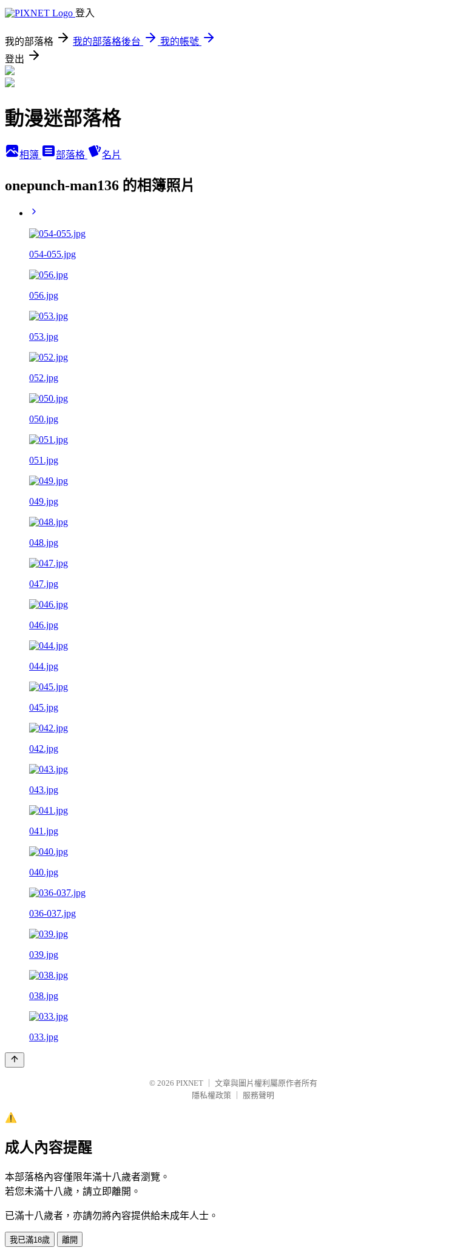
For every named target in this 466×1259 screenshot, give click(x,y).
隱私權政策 (211, 1095)
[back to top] (14, 1060)
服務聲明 (258, 1095)
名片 (111, 155)
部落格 (71, 155)
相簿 (30, 155)
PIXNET (189, 1083)
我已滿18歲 (30, 1239)
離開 (70, 1239)
